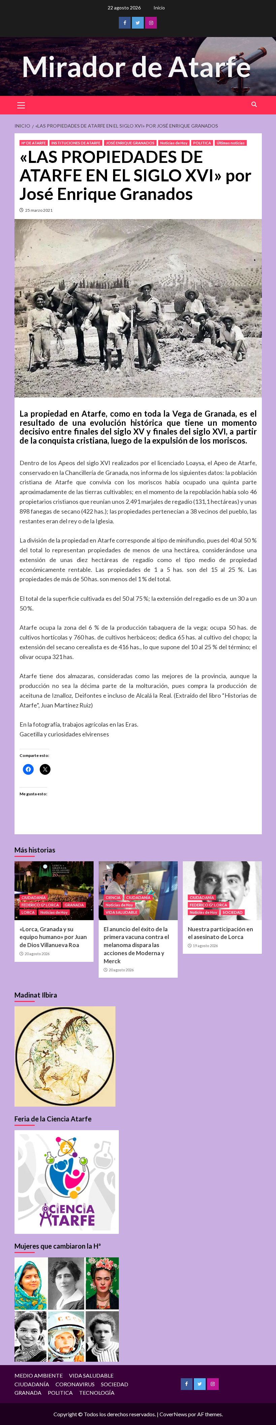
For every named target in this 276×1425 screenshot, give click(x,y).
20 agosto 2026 (37, 953)
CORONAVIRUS (75, 1384)
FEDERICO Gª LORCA (40, 905)
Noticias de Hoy (173, 143)
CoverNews (173, 1414)
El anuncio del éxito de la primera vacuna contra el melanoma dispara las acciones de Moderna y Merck (136, 945)
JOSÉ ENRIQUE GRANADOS (130, 143)
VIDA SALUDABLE (121, 912)
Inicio (159, 7)
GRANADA (74, 905)
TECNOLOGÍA (96, 1392)
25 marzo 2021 (39, 210)
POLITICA (202, 143)
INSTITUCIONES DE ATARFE (75, 143)
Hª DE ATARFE (34, 143)
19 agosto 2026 (205, 945)
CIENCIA (113, 897)
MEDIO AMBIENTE (38, 1375)
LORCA (28, 912)
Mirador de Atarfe (136, 66)
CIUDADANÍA (34, 897)
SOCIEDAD (233, 912)
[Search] (254, 104)
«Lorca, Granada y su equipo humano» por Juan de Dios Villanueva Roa (53, 937)
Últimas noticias (231, 143)
